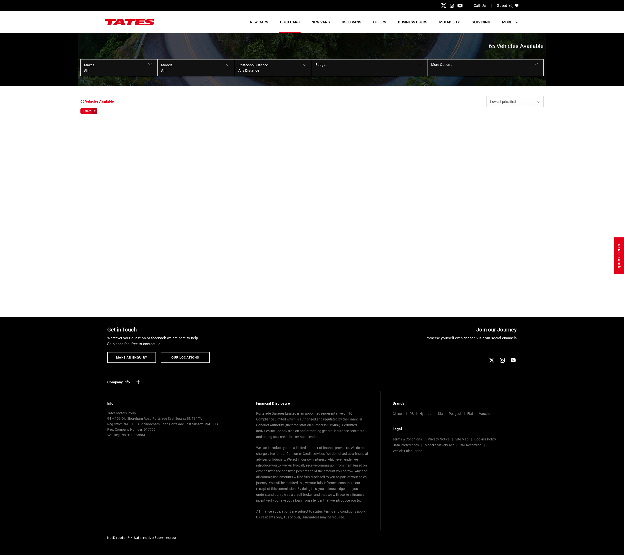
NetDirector (117, 537)
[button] (118, 67)
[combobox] (515, 101)
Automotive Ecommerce (155, 537)
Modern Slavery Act (439, 445)
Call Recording (470, 445)
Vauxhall (485, 414)
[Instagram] (452, 5)
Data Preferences (406, 445)
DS (412, 414)
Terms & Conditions (407, 439)
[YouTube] (460, 5)
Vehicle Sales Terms (407, 451)
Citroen (398, 414)
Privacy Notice (438, 439)
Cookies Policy (485, 439)
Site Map (461, 439)
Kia (440, 414)
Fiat (470, 414)
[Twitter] (443, 5)
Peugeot (455, 414)
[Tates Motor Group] (129, 22)
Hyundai (425, 414)
